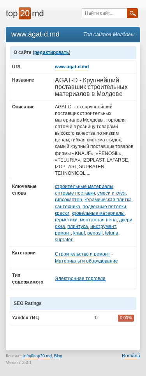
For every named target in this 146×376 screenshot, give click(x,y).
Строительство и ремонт (82, 254)
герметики (66, 220)
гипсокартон (68, 199)
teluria (111, 233)
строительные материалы (84, 186)
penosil (95, 233)
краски (62, 213)
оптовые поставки (75, 193)
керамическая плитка (108, 199)
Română (131, 356)
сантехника (67, 206)
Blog (58, 355)
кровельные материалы (98, 213)
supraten (64, 239)
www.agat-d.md (72, 67)
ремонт (63, 233)
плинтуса (77, 226)
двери (125, 220)
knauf (79, 233)
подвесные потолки (104, 206)
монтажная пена (98, 220)
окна (60, 226)
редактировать (51, 52)
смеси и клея (111, 193)
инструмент (103, 226)
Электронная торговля (80, 278)
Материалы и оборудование (86, 261)
